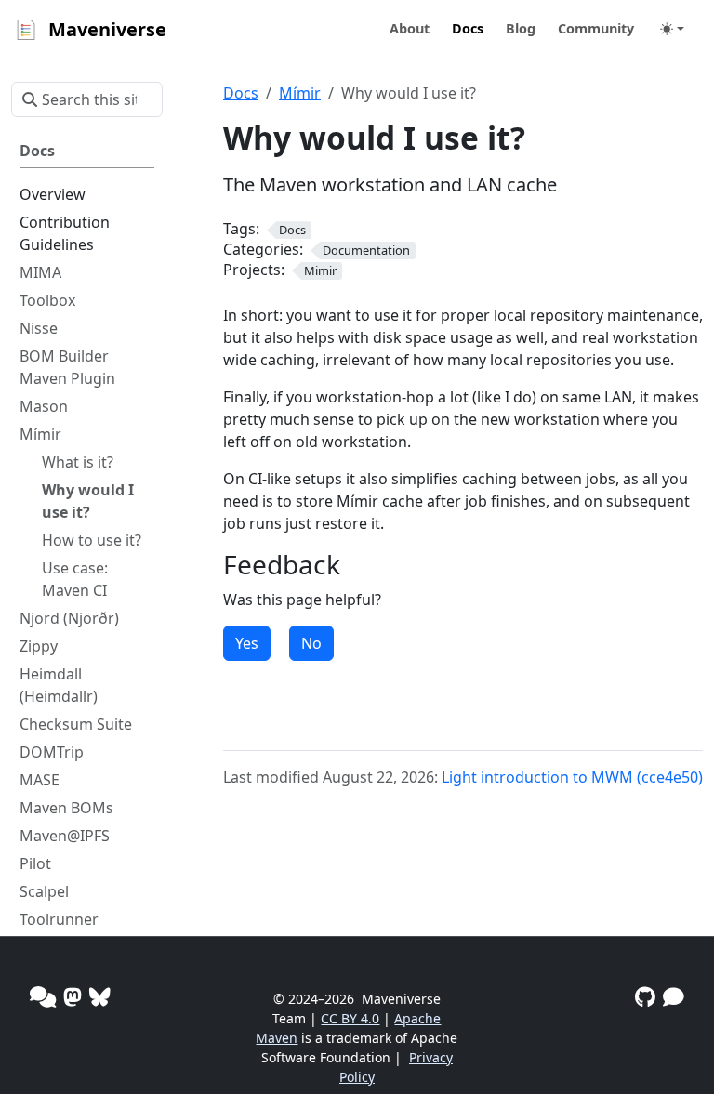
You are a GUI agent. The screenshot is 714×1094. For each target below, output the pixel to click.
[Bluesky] (100, 996)
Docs (240, 93)
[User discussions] (43, 996)
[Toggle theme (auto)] (672, 28)
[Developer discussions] (673, 996)
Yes (246, 643)
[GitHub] (645, 996)
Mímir (300, 93)
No (311, 643)
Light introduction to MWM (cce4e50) (572, 777)
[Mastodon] (72, 996)
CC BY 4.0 (350, 1018)
